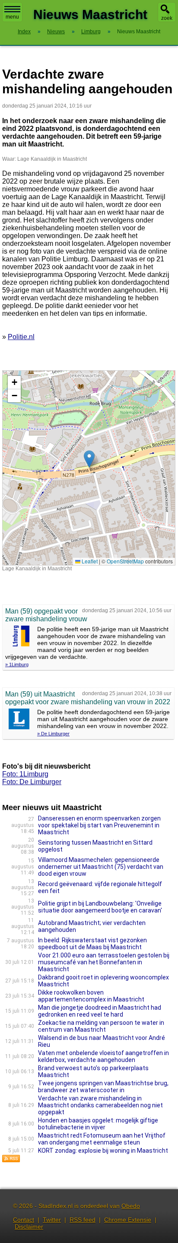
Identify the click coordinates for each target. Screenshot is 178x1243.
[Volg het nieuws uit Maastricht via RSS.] (11, 1160)
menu (12, 17)
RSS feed (82, 1219)
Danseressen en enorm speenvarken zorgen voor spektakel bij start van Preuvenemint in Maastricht (99, 825)
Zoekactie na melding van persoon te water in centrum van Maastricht (101, 1026)
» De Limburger (53, 733)
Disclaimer (29, 1226)
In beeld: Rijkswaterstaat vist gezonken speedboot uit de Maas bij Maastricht (92, 944)
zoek (166, 18)
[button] (89, 459)
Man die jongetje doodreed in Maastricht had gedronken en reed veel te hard (99, 1011)
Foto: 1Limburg (25, 774)
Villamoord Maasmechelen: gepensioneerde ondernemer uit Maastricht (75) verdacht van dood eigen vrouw (100, 866)
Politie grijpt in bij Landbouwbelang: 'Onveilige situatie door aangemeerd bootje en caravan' (100, 907)
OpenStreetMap (125, 561)
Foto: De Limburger (31, 781)
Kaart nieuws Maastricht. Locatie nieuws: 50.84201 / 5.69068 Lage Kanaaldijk (88, 468)
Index (24, 32)
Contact (23, 1219)
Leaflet (89, 561)
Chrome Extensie (127, 1219)
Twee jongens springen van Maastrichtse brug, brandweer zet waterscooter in (103, 1087)
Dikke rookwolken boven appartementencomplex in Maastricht (91, 996)
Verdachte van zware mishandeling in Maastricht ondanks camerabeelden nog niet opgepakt (100, 1105)
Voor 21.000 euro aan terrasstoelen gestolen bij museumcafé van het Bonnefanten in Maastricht (103, 962)
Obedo (130, 1205)
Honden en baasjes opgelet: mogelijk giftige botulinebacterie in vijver (98, 1124)
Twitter (52, 1219)
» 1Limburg (17, 664)
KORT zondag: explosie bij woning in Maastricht (103, 1150)
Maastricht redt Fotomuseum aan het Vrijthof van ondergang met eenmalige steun (101, 1139)
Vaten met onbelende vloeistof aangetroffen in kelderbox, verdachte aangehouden (103, 1056)
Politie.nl (21, 336)
